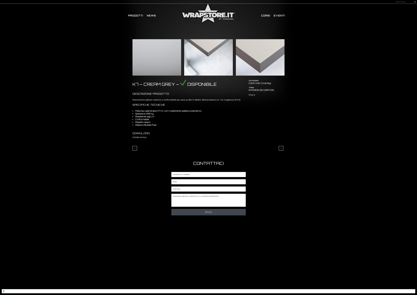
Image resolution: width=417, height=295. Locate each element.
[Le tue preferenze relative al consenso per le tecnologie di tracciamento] (208, 291)
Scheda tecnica (139, 137)
